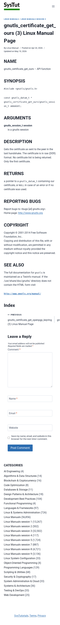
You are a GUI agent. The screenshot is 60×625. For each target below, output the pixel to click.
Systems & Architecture (17, 585)
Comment (14, 349)
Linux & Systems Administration (22, 512)
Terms (32, 615)
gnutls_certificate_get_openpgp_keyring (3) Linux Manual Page (30, 319)
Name (13, 398)
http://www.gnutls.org (30, 212)
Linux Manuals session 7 (18, 544)
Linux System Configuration (19, 558)
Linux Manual (13, 48)
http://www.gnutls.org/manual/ (22, 293)
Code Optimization (14, 485)
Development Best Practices (19, 498)
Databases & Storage (16, 489)
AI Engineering (12, 471)
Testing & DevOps (14, 590)
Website (13, 427)
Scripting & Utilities (14, 572)
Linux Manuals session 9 (18, 553)
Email (13, 413)
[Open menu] (53, 6)
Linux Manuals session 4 (18, 535)
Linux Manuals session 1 (18, 521)
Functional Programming (18, 503)
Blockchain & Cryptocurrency (20, 480)
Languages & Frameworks (18, 508)
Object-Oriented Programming (20, 562)
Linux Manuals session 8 (18, 549)
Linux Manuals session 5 (18, 540)
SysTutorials (21, 615)
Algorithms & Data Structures (20, 475)
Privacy (42, 615)
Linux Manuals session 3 (33, 19)
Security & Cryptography (17, 576)
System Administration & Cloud (21, 581)
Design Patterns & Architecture (21, 494)
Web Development (14, 595)
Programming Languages (18, 567)
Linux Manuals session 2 (18, 526)
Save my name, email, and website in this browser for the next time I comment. (31, 438)
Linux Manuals (11, 19)
